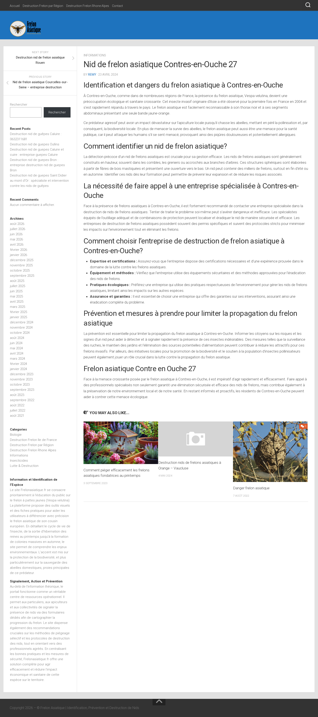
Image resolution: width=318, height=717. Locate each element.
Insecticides (19, 461)
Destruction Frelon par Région (43, 6)
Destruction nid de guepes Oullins (34, 144)
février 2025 (18, 312)
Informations (95, 55)
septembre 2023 (22, 390)
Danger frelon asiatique (251, 488)
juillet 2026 (17, 229)
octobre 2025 (20, 270)
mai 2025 (16, 296)
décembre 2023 (21, 374)
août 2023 (17, 395)
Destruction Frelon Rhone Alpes (87, 6)
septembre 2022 (22, 400)
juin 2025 (16, 291)
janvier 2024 (18, 369)
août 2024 (17, 338)
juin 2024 (16, 343)
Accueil (15, 6)
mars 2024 (17, 359)
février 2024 (18, 364)
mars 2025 (17, 307)
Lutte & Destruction (24, 466)
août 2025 (17, 281)
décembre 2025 (21, 260)
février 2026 (18, 250)
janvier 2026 (18, 255)
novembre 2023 (21, 379)
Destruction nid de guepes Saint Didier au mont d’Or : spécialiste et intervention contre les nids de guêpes (39, 180)
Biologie (16, 435)
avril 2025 (16, 302)
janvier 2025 (18, 317)
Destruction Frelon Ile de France (33, 440)
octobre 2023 (20, 384)
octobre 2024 (20, 333)
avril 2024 (16, 353)
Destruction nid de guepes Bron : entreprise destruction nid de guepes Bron (37, 165)
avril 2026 (16, 244)
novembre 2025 (21, 265)
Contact (117, 6)
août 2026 (17, 224)
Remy (92, 74)
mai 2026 (16, 239)
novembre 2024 (21, 327)
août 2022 (17, 405)
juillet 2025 (17, 286)
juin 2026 (16, 234)
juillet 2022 (17, 410)
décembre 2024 (21, 322)
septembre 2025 (22, 276)
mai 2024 (16, 348)
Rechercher (18, 105)
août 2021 (17, 416)
